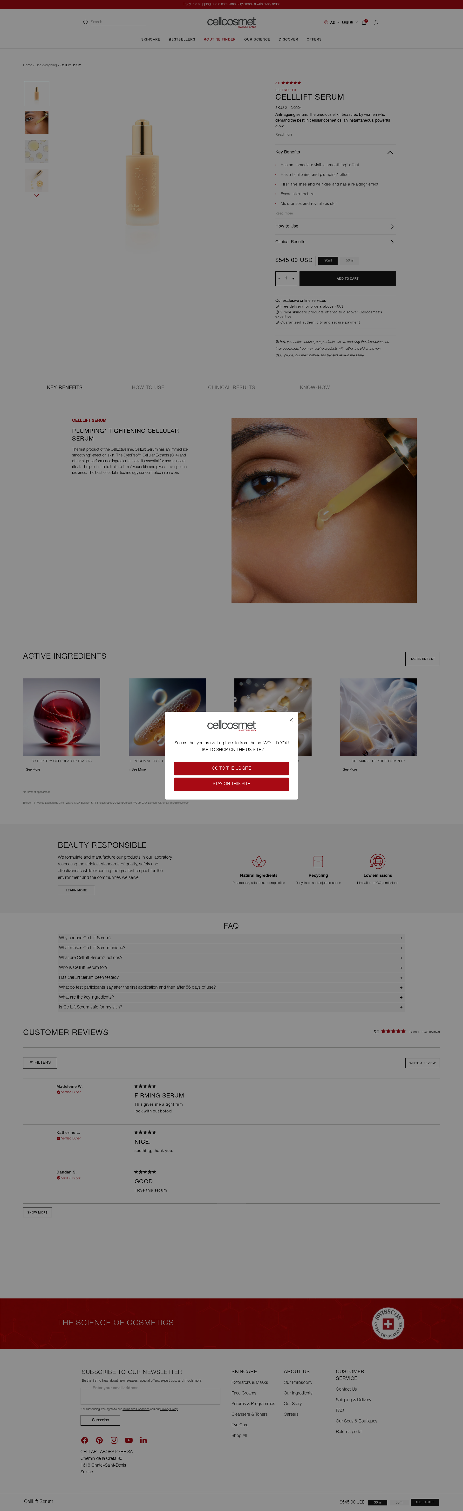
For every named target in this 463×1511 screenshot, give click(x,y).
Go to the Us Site (231, 768)
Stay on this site (231, 784)
